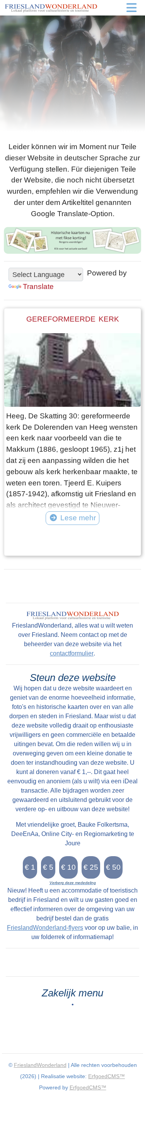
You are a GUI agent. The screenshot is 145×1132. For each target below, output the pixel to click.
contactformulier (72, 653)
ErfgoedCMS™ (106, 1076)
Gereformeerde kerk (72, 319)
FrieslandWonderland (40, 1065)
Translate (38, 286)
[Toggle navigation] (131, 7)
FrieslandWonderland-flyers (45, 927)
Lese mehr (78, 518)
